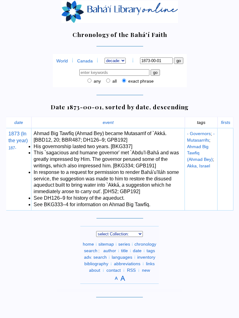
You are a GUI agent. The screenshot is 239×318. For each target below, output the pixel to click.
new (146, 270)
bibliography (96, 263)
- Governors (199, 133)
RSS (131, 270)
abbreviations (127, 263)
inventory (146, 257)
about (94, 270)
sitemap (106, 244)
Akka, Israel (198, 165)
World (62, 60)
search (90, 250)
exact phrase (140, 81)
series (124, 244)
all (114, 81)
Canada (85, 60)
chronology (145, 244)
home (88, 244)
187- (12, 148)
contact (113, 270)
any (96, 81)
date (18, 122)
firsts (225, 122)
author (109, 250)
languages (122, 257)
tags (151, 250)
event (108, 122)
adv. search (95, 257)
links (150, 263)
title (124, 250)
